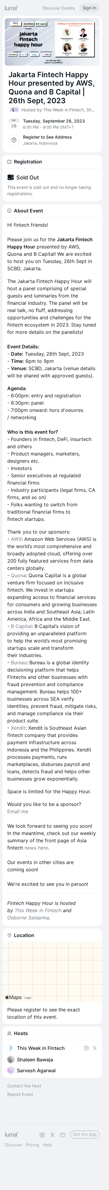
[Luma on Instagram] (42, 1135)
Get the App (85, 1134)
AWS (16, 539)
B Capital (21, 626)
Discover (13, 1144)
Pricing (32, 1144)
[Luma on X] (52, 1135)
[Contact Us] (63, 1135)
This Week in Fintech (38, 910)
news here (36, 848)
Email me (17, 811)
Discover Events (59, 8)
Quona (18, 575)
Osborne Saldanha (28, 918)
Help (47, 1144)
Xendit (18, 728)
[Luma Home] (11, 8)
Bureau (19, 662)
